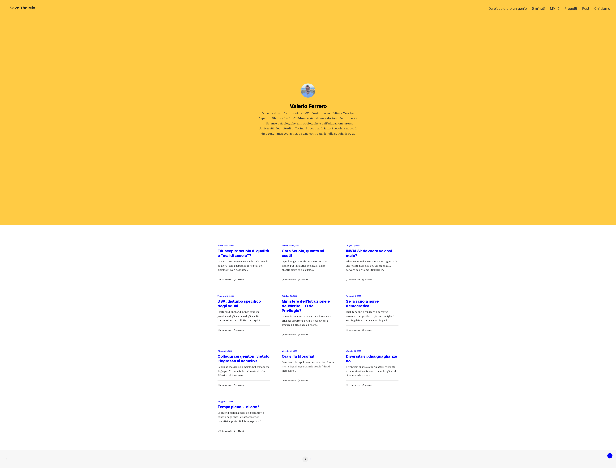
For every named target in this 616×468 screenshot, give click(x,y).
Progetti (571, 9)
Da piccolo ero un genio (507, 9)
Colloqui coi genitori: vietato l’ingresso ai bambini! (244, 358)
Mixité (554, 9)
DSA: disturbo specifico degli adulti (239, 303)
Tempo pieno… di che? (238, 406)
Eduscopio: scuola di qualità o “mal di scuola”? (243, 253)
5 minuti (538, 9)
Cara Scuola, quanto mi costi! (303, 253)
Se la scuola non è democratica (362, 303)
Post (585, 9)
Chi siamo (602, 9)
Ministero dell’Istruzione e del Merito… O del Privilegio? (306, 306)
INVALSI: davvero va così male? (369, 253)
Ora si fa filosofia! (298, 356)
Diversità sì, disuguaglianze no (371, 358)
